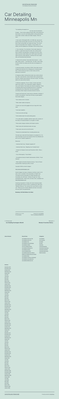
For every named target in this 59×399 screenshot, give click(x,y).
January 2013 (7, 321)
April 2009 (7, 383)
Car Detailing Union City (26, 240)
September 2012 (8, 328)
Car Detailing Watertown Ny (27, 260)
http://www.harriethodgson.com (22, 169)
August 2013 (7, 310)
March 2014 (7, 299)
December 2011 (8, 332)
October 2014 (7, 288)
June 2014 (7, 295)
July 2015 (6, 274)
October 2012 (7, 326)
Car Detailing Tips (25, 241)
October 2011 (7, 336)
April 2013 (6, 317)
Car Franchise (19, 214)
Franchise (41, 244)
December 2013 (8, 304)
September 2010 (8, 356)
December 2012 (8, 323)
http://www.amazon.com (20, 180)
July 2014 (6, 293)
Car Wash (41, 241)
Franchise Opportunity (43, 251)
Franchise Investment (43, 249)
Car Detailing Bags (25, 255)
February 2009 (7, 386)
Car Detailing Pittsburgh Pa (27, 248)
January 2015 (7, 284)
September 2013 (8, 309)
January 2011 (7, 350)
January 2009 (7, 387)
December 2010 (8, 351)
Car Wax (41, 243)
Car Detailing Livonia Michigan (28, 243)
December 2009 (8, 370)
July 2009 (6, 378)
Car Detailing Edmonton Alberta (28, 252)
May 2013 (6, 315)
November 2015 (8, 268)
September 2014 (8, 290)
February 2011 (7, 348)
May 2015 (6, 277)
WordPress (52, 394)
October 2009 (7, 373)
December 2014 (8, 285)
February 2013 (7, 320)
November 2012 (8, 325)
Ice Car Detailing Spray (26, 251)
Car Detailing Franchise (29, 4)
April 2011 (6, 345)
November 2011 (8, 334)
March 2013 (7, 318)
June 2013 (7, 314)
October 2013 (7, 307)
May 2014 (6, 296)
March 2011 (7, 347)
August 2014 (7, 292)
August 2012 (7, 329)
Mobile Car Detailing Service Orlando (29, 254)
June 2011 (6, 342)
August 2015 (7, 273)
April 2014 (7, 298)
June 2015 (7, 276)
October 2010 (7, 354)
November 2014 (8, 287)
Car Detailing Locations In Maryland (29, 257)
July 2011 (6, 340)
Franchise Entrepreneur (44, 248)
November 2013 (8, 306)
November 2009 (8, 372)
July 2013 (6, 312)
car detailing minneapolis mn (39, 214)
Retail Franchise (42, 252)
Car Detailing (41, 213)
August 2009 (7, 376)
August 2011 (7, 339)
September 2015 (8, 271)
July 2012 (6, 331)
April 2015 (6, 279)
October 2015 (7, 270)
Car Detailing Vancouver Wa (27, 238)
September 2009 (8, 375)
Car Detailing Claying (26, 249)
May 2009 (7, 381)
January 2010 (7, 369)
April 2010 (6, 364)
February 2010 (7, 367)
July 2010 (6, 359)
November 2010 (8, 353)
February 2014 (7, 301)
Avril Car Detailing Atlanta (27, 246)
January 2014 (7, 303)
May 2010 (6, 362)
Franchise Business (43, 246)
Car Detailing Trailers (26, 244)
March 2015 (7, 281)
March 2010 (7, 365)
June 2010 (7, 361)
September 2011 (8, 337)
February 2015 (7, 282)
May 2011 (6, 343)
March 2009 (7, 384)
